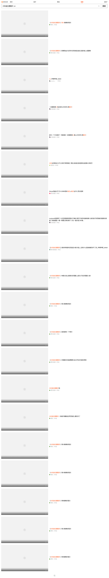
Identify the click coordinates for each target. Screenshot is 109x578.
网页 (11, 2)
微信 (58, 2)
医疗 (35, 2)
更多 (105, 2)
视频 (82, 2)
